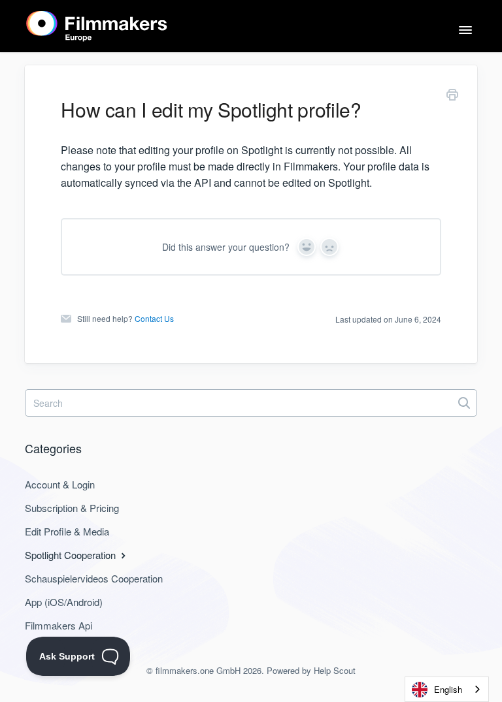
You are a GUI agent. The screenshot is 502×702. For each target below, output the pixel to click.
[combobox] (447, 689)
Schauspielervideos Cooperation (94, 578)
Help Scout (335, 670)
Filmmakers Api (58, 625)
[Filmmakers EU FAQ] (97, 26)
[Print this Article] (452, 96)
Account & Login (60, 484)
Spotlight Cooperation (71, 555)
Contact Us (154, 318)
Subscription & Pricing (72, 508)
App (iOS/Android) (64, 602)
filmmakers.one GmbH (198, 670)
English (448, 689)
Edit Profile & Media (67, 531)
